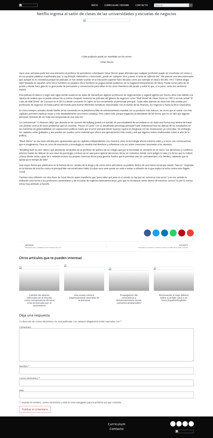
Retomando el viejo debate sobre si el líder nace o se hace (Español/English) (174, 298)
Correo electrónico (29, 378)
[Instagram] (191, 423)
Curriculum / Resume (116, 5)
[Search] (191, 5)
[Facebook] (173, 423)
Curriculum (116, 424)
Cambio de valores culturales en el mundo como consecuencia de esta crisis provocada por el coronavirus (39, 300)
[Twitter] (179, 423)
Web (21, 390)
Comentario (25, 327)
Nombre (24, 366)
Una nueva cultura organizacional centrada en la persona (84, 298)
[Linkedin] (185, 423)
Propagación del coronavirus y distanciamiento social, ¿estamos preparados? (129, 299)
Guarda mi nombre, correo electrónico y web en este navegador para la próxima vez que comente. (72, 402)
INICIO (94, 5)
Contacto (141, 5)
